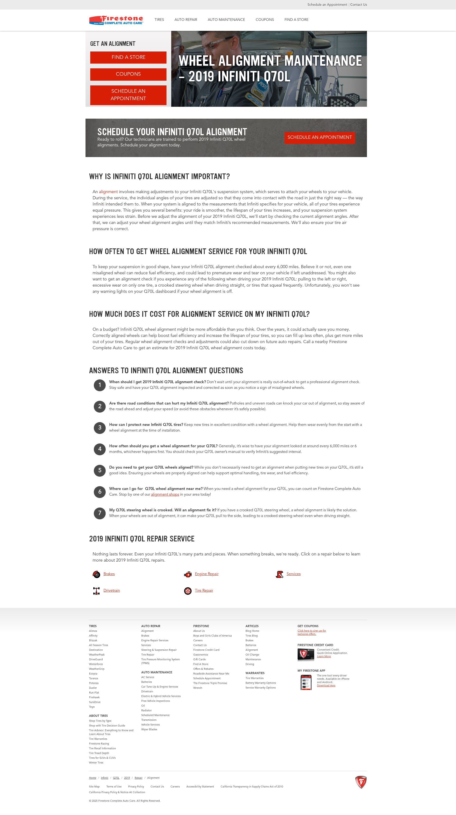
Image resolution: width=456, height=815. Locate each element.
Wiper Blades (149, 729)
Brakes (145, 636)
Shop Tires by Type (100, 721)
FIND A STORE (297, 20)
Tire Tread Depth (99, 753)
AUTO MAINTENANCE (226, 20)
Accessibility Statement (200, 787)
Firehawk (94, 697)
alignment (108, 192)
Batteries (146, 682)
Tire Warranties (98, 739)
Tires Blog (252, 636)
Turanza (93, 678)
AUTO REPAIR (186, 20)
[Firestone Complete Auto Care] (116, 20)
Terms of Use (114, 787)
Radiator (146, 710)
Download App (326, 686)
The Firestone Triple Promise (210, 683)
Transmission (149, 720)
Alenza (93, 631)
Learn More (324, 656)
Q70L (116, 778)
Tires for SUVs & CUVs (102, 758)
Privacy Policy (136, 787)
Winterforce (96, 664)
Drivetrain (147, 691)
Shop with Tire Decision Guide (107, 726)
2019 (127, 778)
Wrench (197, 688)
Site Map (94, 787)
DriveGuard (96, 659)
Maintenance (253, 659)
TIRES (159, 20)
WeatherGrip (96, 669)
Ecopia (93, 674)
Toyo (92, 707)
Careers (198, 640)
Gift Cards (199, 659)
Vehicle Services (150, 725)
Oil (143, 706)
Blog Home (252, 631)
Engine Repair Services (154, 640)
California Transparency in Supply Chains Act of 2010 (252, 787)
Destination (96, 650)
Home (92, 778)
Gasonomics (200, 655)
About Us (199, 631)
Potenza (94, 683)
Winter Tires (96, 763)
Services (146, 645)
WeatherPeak (96, 655)
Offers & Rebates (203, 669)
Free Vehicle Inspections (155, 701)
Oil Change (252, 655)
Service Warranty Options (261, 688)
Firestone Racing (99, 744)
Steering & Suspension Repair (159, 650)
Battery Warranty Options (261, 683)
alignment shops (165, 495)
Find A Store (128, 57)
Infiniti (104, 778)
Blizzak (93, 640)
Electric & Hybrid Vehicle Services (161, 696)
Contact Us (358, 4)
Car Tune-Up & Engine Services (159, 687)
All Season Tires (98, 645)
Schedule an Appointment (328, 4)
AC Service (147, 677)
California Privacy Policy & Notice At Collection (117, 792)
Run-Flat (94, 693)
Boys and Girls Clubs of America (212, 636)
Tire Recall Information (102, 748)
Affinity (93, 636)
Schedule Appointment (207, 678)
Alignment (147, 631)
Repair (138, 778)
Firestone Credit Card (206, 650)
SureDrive (94, 702)
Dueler (93, 688)
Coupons (128, 74)
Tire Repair (147, 655)
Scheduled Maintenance (155, 715)
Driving (250, 664)
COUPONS (265, 20)
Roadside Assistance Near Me (211, 674)
